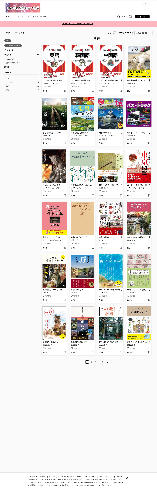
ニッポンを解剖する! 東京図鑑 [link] (137, 185)
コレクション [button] (21, 16)
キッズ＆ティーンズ (41, 16)
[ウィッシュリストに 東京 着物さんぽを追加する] (121, 247)
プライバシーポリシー (85, 476)
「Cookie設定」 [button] (50, 482)
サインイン (142, 16)
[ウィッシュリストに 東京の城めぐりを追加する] (92, 300)
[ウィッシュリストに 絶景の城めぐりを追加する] (121, 143)
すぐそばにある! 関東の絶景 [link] (53, 133)
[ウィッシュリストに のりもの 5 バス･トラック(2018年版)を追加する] (149, 143)
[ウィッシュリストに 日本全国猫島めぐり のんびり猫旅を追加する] (149, 91)
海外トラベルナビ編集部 (51, 240)
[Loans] (130, 17)
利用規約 (70, 476)
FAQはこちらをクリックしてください (77, 24)
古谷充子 (130, 345)
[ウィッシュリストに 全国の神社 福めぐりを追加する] (92, 352)
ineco (44, 293)
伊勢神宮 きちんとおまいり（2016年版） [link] (81, 185)
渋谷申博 (74, 345)
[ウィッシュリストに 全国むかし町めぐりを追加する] (64, 352)
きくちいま (103, 240)
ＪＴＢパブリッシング (78, 136)
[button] (121, 17)
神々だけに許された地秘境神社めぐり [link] (109, 342)
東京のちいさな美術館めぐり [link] (137, 237)
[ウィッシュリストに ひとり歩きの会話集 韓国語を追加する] (92, 91)
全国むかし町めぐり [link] (50, 342)
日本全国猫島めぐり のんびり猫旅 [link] (137, 80)
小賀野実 (130, 136)
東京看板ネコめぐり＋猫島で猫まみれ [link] (53, 290)
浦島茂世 (130, 240)
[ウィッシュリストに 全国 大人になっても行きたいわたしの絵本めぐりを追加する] (149, 300)
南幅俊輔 (130, 83)
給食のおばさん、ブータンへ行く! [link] (81, 237)
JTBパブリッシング (49, 83)
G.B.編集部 (130, 293)
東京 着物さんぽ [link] (106, 237)
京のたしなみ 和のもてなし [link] (109, 185)
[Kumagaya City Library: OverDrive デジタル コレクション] (23, 8)
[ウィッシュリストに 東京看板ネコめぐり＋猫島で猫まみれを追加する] (64, 300)
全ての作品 (10, 59)
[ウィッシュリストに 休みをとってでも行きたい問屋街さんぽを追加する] (149, 352)
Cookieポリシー (91, 485)
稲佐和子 (102, 293)
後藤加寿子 (103, 188)
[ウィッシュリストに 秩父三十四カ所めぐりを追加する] (64, 195)
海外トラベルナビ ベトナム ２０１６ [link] (53, 237)
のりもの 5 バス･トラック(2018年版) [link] (137, 133)
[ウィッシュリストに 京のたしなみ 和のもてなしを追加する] (121, 195)
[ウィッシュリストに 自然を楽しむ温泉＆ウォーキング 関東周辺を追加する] (92, 143)
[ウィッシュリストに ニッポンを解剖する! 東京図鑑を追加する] (149, 195)
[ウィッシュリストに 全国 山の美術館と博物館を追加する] (121, 300)
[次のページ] (107, 362)
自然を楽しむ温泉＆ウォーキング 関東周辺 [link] (81, 133)
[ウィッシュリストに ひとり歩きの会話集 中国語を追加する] (121, 91)
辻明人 (73, 293)
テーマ (8, 16)
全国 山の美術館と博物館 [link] (109, 290)
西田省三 (46, 136)
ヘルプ (144, 4)
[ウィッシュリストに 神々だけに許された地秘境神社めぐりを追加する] (121, 352)
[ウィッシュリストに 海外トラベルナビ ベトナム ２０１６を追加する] (64, 247)
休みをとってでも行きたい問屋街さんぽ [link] (137, 342)
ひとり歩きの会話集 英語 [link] (52, 80)
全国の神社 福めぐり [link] (79, 342)
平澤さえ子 (74, 240)
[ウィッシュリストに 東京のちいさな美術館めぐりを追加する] (149, 247)
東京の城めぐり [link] (77, 290)
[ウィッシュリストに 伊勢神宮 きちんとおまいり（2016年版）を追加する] (92, 195)
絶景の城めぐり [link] (105, 133)
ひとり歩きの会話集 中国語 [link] (109, 80)
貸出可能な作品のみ (13, 63)
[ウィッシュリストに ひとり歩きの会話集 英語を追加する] (64, 91)
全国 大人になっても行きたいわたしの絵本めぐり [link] (137, 290)
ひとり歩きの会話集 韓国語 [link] (81, 80)
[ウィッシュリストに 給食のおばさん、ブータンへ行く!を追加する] (92, 247)
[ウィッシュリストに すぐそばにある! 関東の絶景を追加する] (64, 143)
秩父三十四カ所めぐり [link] (51, 185)
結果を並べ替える (126, 33)
